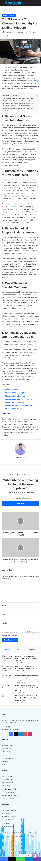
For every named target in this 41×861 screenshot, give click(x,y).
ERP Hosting (6, 786)
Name (4, 605)
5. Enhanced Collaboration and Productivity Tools (19, 109)
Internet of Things (8, 820)
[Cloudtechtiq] (13, 3)
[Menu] (3, 3)
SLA (3, 755)
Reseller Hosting (7, 779)
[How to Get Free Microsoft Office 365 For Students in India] (8, 669)
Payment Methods (8, 758)
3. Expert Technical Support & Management (19, 103)
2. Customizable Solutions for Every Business (19, 101)
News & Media (6, 813)
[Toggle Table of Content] (34, 95)
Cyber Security (7, 823)
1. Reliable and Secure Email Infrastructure (18, 98)
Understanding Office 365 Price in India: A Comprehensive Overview (26, 678)
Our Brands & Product (9, 816)
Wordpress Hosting (8, 782)
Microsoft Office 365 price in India (18, 406)
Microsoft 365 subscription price (17, 393)
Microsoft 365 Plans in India (16, 409)
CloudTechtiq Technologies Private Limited (20, 836)
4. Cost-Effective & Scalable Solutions (17, 106)
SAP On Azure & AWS (9, 789)
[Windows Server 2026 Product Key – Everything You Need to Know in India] (8, 699)
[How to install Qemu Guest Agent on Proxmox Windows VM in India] (8, 688)
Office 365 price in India (14, 402)
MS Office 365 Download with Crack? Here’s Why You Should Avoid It (26, 658)
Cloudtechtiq (9, 32)
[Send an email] (13, 32)
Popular (6, 649)
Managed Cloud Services (10, 795)
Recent (19, 649)
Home (5, 11)
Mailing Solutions (14, 11)
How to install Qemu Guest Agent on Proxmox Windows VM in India (26, 688)
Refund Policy (6, 752)
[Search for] (38, 3)
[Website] (20, 461)
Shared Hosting (7, 776)
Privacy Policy (6, 748)
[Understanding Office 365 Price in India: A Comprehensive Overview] (8, 678)
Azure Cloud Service (8, 799)
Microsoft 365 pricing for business (18, 399)
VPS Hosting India (8, 792)
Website (4, 623)
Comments (33, 649)
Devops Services (7, 826)
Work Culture (6, 761)
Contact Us (5, 765)
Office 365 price (11, 390)
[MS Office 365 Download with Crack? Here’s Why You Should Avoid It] (8, 659)
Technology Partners (9, 810)
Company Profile (7, 745)
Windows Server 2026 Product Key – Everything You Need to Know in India (26, 698)
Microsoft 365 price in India (15, 396)
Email (4, 614)
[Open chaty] (35, 855)
